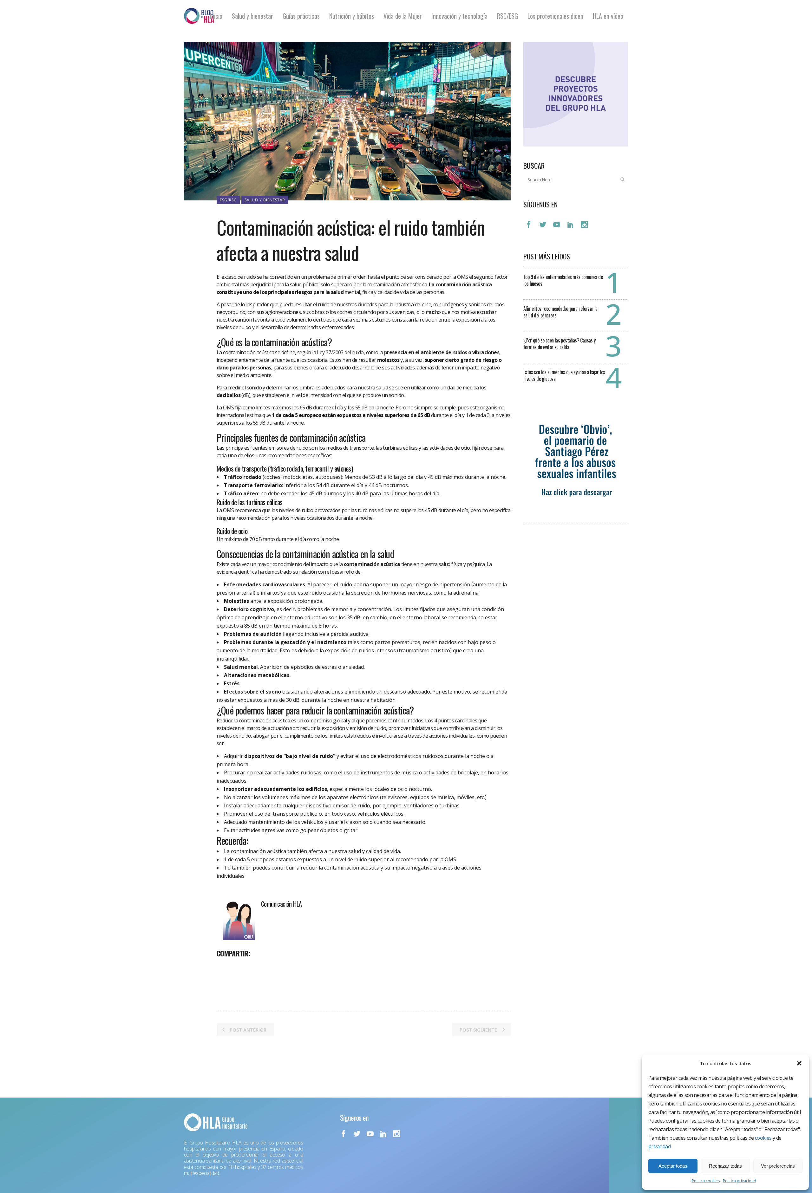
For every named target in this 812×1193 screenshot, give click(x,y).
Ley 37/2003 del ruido (340, 352)
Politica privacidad (739, 1180)
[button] (799, 1063)
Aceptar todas (672, 1166)
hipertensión (454, 584)
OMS (228, 407)
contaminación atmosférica (397, 284)
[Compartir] (224, 967)
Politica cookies (706, 1180)
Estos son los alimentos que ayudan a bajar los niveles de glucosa (564, 375)
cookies (763, 1137)
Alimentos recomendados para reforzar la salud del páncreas (560, 312)
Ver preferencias (778, 1166)
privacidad (659, 1146)
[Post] (238, 967)
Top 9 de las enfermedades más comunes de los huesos (563, 280)
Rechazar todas (725, 1166)
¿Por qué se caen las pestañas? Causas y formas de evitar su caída (559, 343)
